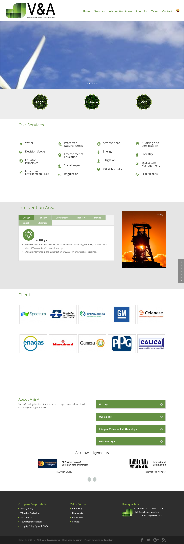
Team (155, 11)
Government (62, 217)
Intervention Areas (120, 11)
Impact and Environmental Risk (37, 172)
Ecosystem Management (151, 164)
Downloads (77, 513)
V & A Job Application (30, 513)
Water (29, 143)
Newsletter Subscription (31, 521)
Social (26, 223)
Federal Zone (150, 173)
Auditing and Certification (150, 144)
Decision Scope (35, 151)
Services (99, 11)
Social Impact (73, 165)
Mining (97, 217)
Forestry (147, 154)
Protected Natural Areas (73, 144)
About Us (141, 11)
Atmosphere (111, 143)
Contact (167, 11)
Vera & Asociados (51, 540)
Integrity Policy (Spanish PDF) (34, 526)
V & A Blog (77, 508)
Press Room (26, 517)
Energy (107, 151)
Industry (81, 217)
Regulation (71, 174)
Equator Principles (31, 161)
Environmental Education (74, 155)
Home (87, 11)
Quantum (108, 540)
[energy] (144, 267)
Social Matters (112, 169)
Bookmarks (77, 517)
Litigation (109, 160)
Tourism (43, 217)
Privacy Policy (26, 508)
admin (79, 540)
